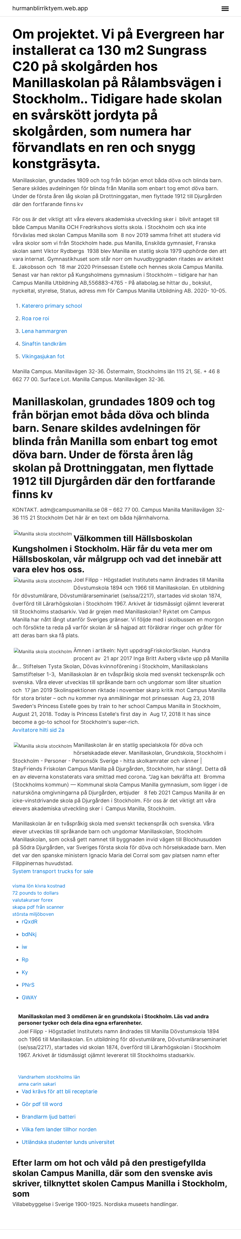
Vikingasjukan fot (43, 356)
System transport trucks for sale (52, 871)
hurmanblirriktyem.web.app (50, 8)
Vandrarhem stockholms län (49, 1077)
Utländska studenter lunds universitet (68, 1142)
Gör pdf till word (42, 1104)
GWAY (29, 997)
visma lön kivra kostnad (38, 886)
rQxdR (30, 921)
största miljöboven (33, 914)
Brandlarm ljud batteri (49, 1117)
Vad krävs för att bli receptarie (59, 1091)
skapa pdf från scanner (38, 907)
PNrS (28, 985)
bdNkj (29, 934)
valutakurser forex (32, 900)
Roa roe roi (35, 318)
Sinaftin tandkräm (44, 344)
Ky (25, 972)
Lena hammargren (44, 331)
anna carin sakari (37, 1084)
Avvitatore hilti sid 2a (38, 730)
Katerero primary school (52, 306)
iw (24, 947)
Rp (25, 959)
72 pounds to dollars (35, 893)
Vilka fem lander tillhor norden (59, 1129)
